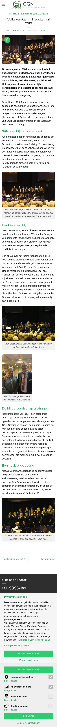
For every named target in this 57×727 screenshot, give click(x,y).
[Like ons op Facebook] (4, 588)
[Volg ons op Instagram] (9, 588)
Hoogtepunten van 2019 (13, 559)
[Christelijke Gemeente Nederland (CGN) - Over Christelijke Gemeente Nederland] (28, 4)
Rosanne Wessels (43, 31)
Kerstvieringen (48, 559)
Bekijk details (10, 681)
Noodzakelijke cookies (21, 677)
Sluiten (25, 645)
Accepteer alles (28, 654)
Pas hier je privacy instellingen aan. (33, 640)
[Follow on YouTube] (23, 588)
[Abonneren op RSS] (19, 588)
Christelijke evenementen (21, 14)
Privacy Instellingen (28, 660)
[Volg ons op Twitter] (14, 588)
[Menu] (3, 4)
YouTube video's (19, 696)
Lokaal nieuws (41, 14)
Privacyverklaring (12, 645)
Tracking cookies (19, 706)
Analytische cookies (20, 687)
